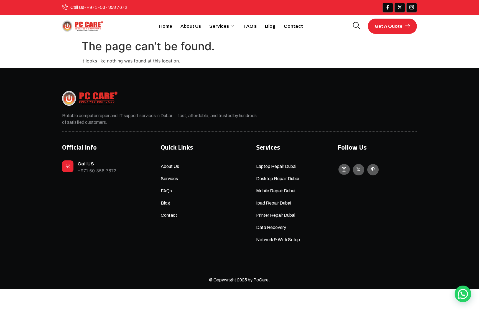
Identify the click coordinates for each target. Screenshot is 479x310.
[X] (358, 169)
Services (219, 26)
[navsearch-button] (357, 26)
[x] (399, 7)
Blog (270, 26)
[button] (463, 294)
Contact (293, 26)
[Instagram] (344, 169)
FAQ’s (250, 26)
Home (165, 26)
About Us (190, 26)
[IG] (411, 7)
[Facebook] (388, 7)
